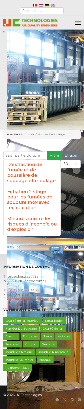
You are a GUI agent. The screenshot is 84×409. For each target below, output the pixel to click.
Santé (47, 336)
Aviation (11, 336)
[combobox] (42, 10)
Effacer (71, 155)
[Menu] (78, 23)
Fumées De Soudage (21, 328)
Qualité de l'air (53, 328)
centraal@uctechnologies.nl (31, 299)
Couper (31, 344)
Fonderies (30, 336)
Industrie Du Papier (19, 360)
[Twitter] (64, 400)
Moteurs (64, 336)
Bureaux (45, 360)
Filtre (54, 155)
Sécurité (48, 344)
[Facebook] (57, 400)
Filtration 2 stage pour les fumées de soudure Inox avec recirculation (29, 199)
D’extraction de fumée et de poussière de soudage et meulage (31, 172)
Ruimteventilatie (18, 367)
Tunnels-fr (13, 344)
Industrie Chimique (19, 352)
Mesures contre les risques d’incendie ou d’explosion (32, 224)
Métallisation (54, 320)
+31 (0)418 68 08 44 (23, 290)
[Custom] (79, 400)
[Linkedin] (72, 400)
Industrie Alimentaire (54, 352)
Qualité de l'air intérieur (23, 320)
